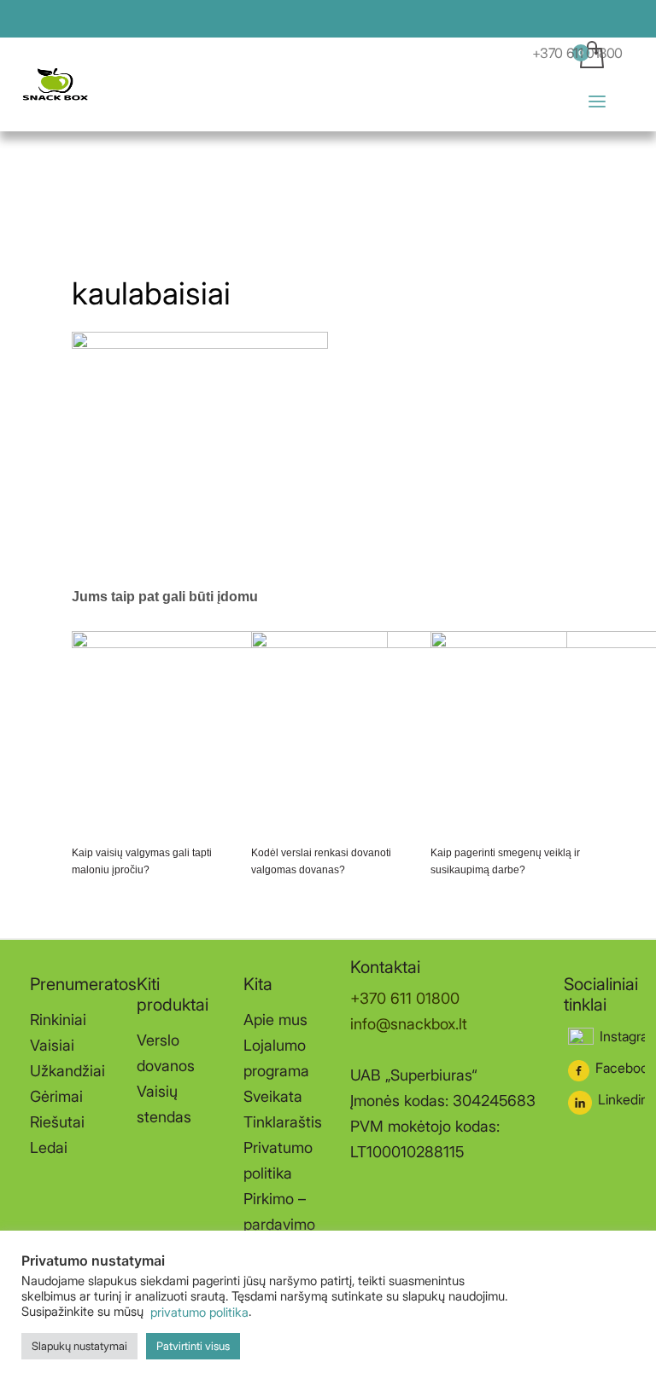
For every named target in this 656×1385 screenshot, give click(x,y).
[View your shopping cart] (616, 84)
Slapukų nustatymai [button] (79, 1346)
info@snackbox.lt (408, 1024)
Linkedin (623, 1099)
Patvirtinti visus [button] (193, 1346)
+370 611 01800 (577, 52)
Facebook (625, 1067)
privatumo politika (198, 1312)
